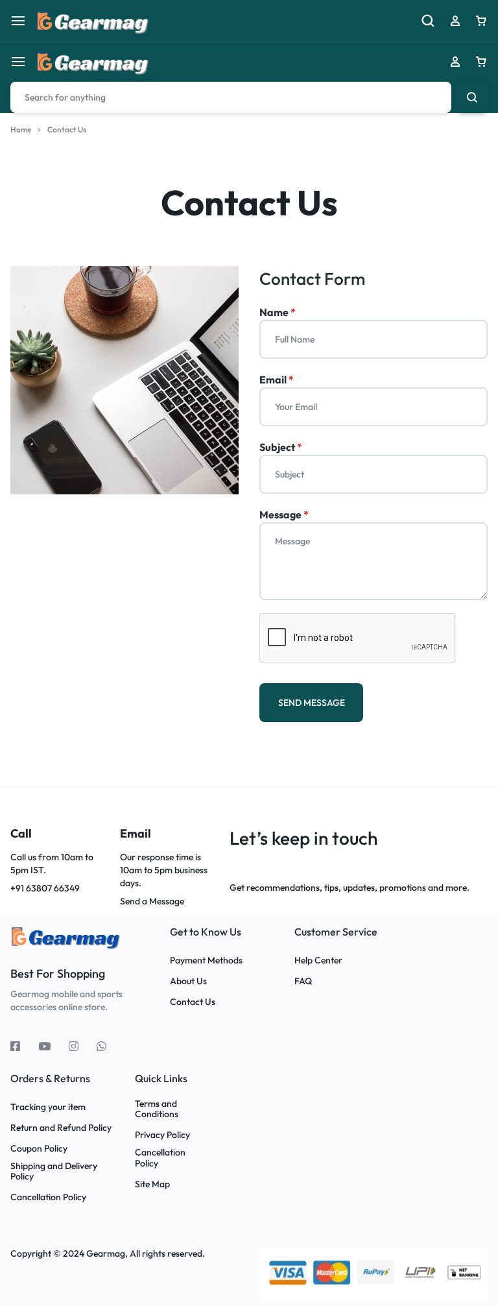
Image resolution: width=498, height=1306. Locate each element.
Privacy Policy (162, 1135)
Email (276, 379)
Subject (280, 447)
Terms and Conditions (156, 1109)
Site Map (152, 1184)
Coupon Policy (39, 1148)
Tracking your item (48, 1107)
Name (277, 312)
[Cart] (481, 61)
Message (284, 514)
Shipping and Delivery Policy (53, 1172)
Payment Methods (206, 960)
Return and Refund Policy (61, 1127)
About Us (188, 981)
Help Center (318, 960)
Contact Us (192, 1002)
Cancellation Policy (48, 1197)
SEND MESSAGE (311, 702)
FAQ (303, 981)
